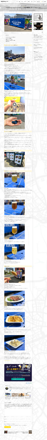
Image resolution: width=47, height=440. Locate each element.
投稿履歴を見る (29, 392)
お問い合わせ (38, 1)
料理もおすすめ (7, 41)
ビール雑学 (17, 396)
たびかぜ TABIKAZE (36, 52)
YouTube (22, 1)
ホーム (17, 1)
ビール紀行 (25, 5)
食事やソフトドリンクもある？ (9, 39)
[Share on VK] (29, 383)
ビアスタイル (23, 396)
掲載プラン (29, 1)
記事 (31, 1)
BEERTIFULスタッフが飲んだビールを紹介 (10, 40)
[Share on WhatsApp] (31, 383)
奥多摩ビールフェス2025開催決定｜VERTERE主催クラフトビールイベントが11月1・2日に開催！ (28, 398)
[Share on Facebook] (26, 383)
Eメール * (5, 419)
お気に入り (25, 1)
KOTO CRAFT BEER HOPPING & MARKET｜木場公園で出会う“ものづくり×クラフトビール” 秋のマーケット (38, 48)
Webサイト (5, 421)
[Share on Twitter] (27, 383)
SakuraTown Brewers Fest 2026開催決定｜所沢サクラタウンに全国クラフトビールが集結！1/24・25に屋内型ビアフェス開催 (8, 398)
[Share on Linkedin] (28, 383)
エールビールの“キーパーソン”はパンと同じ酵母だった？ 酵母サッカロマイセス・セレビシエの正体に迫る (15, 398)
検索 (19, 1)
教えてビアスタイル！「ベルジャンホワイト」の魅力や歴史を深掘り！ (21, 398)
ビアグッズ (35, 1)
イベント (22, 5)
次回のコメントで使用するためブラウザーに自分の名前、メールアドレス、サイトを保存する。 (16, 425)
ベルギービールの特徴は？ (9, 38)
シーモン (39, 52)
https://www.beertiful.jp (7, 360)
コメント (5, 408)
